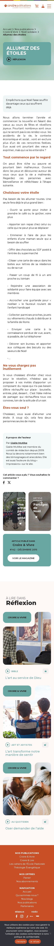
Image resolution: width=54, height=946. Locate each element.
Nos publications (24, 29)
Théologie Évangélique (27, 867)
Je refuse (34, 941)
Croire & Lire (27, 860)
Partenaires (27, 906)
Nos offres (27, 874)
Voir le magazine (23, 558)
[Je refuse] (50, 933)
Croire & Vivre (10, 32)
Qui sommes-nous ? (27, 895)
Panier (27, 877)
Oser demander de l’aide (24, 828)
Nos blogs (27, 898)
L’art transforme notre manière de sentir (22, 753)
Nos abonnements (27, 881)
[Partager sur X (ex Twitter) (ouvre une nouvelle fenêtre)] (9, 482)
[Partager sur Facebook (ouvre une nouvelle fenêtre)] (4, 482)
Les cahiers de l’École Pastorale (27, 863)
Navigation (27, 888)
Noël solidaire (29, 32)
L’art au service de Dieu (23, 678)
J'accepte (21, 941)
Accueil (7, 29)
